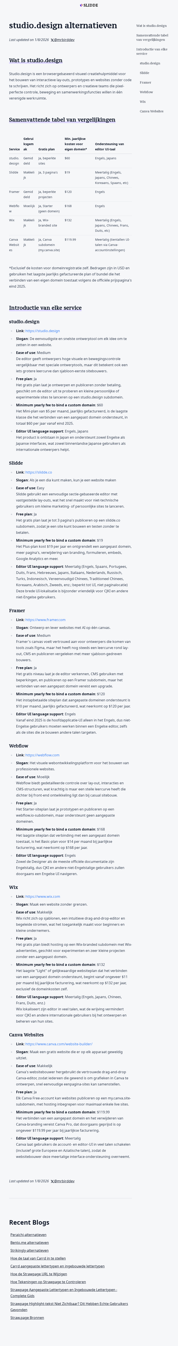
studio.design (150, 63)
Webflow (146, 92)
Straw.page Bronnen (27, 1317)
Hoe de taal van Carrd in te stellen (38, 1258)
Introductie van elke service (151, 51)
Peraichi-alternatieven (28, 1234)
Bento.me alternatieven (29, 1242)
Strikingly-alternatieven (29, 1250)
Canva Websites (151, 111)
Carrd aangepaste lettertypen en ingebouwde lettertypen (57, 1266)
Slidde (144, 73)
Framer (145, 82)
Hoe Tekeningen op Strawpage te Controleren (48, 1281)
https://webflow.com (42, 755)
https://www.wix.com (42, 896)
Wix (143, 102)
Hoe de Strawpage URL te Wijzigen (38, 1274)
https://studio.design (42, 330)
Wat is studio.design (151, 26)
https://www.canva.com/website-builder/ (58, 1044)
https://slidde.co (38, 472)
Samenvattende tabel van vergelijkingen (152, 37)
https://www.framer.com (45, 619)
